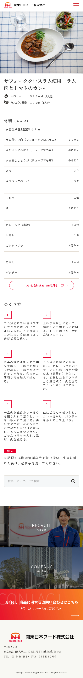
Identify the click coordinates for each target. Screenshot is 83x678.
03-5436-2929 (20, 656)
